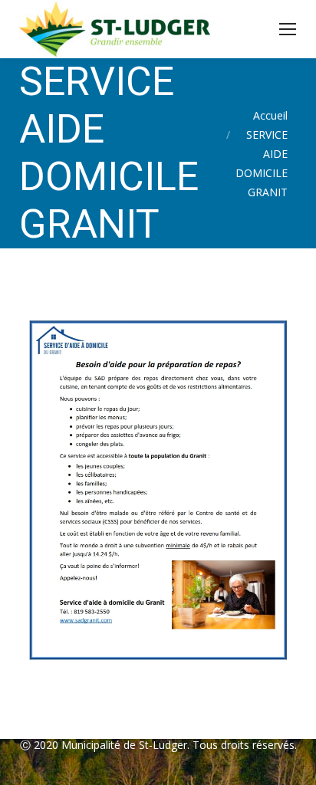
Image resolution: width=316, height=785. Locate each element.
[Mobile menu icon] (287, 29)
